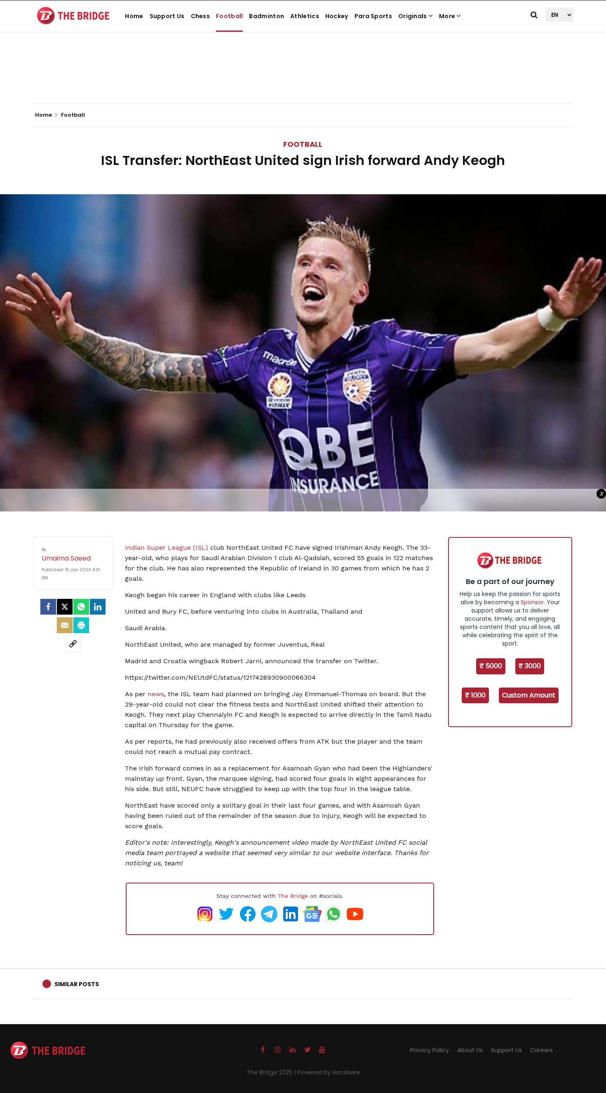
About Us (470, 1050)
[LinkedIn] (97, 606)
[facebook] (48, 606)
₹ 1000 (475, 695)
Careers (541, 1050)
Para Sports (373, 16)
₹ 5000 (490, 666)
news (156, 694)
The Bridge (293, 896)
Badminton (266, 16)
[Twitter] (64, 606)
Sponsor (532, 602)
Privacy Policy (429, 1050)
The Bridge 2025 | (272, 1072)
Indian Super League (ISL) (166, 547)
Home (134, 16)
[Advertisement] (303, 78)
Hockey (336, 16)
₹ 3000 (530, 666)
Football (229, 16)
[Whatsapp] (81, 606)
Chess (200, 16)
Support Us (167, 16)
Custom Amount (528, 695)
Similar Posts (76, 984)
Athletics (304, 16)
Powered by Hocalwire (328, 1072)
